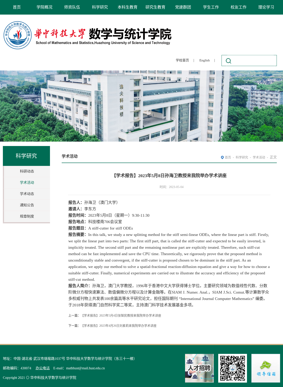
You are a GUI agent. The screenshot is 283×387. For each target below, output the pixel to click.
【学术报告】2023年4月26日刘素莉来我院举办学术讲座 (119, 325)
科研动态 (27, 171)
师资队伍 (72, 7)
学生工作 (211, 7)
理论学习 (266, 7)
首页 (17, 7)
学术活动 (27, 182)
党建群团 (183, 7)
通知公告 (27, 205)
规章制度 (27, 216)
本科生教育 (128, 7)
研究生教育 (155, 7)
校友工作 (239, 7)
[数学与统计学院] (88, 22)
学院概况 (44, 7)
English (204, 60)
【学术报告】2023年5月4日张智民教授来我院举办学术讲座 (121, 315)
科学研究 (100, 7)
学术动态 (27, 194)
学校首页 (182, 60)
